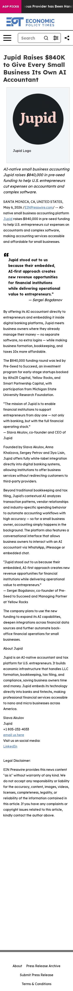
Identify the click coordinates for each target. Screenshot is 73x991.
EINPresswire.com (39, 207)
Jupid (7, 219)
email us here (13, 735)
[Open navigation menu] (7, 38)
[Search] (46, 38)
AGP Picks (10, 6)
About (17, 966)
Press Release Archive (43, 966)
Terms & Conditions (36, 984)
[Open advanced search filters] (56, 38)
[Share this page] (67, 38)
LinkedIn (10, 746)
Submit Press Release (36, 975)
